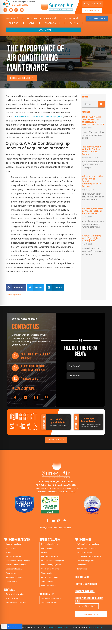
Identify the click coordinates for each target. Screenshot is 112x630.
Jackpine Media (95, 627)
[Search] (101, 104)
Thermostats (11, 573)
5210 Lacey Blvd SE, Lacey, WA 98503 (35, 356)
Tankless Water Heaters (51, 598)
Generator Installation (15, 594)
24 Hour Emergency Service (23, 1)
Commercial (45, 29)
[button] (16, 287)
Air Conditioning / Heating (40, 18)
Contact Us (50, 23)
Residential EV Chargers (16, 602)
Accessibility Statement (59, 627)
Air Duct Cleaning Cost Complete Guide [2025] (91, 238)
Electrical (70, 18)
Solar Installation (13, 598)
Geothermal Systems (14, 569)
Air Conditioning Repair (86, 548)
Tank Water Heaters (49, 602)
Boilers (8, 552)
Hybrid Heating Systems (16, 565)
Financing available (85, 591)
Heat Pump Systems (14, 556)
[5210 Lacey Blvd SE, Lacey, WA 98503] (15, 355)
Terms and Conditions (62, 527)
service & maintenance (86, 584)
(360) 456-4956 (29, 379)
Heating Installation (14, 544)
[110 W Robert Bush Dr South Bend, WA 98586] (15, 367)
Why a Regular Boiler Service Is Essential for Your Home (93, 211)
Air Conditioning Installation (88, 544)
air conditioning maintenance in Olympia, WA (38, 116)
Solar (31, 23)
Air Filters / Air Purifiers (14, 577)
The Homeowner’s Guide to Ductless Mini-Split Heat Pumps (91, 150)
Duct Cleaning (82, 577)
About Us (10, 18)
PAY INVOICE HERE (96, 19)
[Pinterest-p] (46, 397)
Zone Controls (11, 581)
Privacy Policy (46, 527)
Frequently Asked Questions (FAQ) (89, 599)
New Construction (48, 585)
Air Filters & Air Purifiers (50, 577)
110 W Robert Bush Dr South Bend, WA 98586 (33, 368)
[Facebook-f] (5, 10)
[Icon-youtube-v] (11, 10)
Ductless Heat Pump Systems (18, 560)
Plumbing (13, 23)
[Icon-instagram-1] (16, 10)
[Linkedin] (22, 10)
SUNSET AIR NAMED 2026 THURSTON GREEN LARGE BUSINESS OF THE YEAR (93, 121)
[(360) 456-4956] (15, 378)
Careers (74, 23)
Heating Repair (12, 548)
